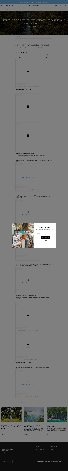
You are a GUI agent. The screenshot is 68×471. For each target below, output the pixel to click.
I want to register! (45, 237)
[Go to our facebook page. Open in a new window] (44, 243)
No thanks (45, 240)
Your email (38, 233)
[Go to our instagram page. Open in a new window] (46, 243)
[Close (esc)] (54, 225)
